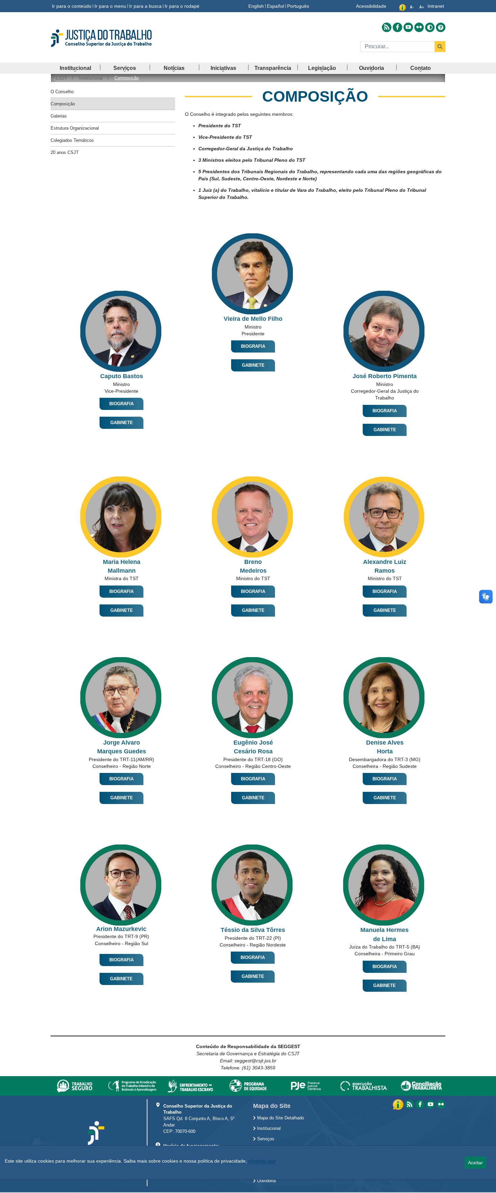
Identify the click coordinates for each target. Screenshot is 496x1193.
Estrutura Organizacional (75, 128)
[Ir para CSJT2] (113, 38)
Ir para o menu (110, 6)
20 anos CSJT (65, 152)
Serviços (265, 1139)
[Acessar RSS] (386, 27)
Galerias (59, 116)
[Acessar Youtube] (408, 27)
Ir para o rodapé (182, 6)
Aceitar (475, 1162)
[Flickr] (440, 1104)
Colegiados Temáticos (72, 140)
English (256, 6)
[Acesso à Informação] (399, 1104)
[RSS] (409, 1104)
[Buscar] (440, 46)
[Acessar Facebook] (397, 27)
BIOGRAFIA (121, 403)
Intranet (436, 6)
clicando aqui (262, 1161)
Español (275, 6)
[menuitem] (75, 68)
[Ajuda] (440, 27)
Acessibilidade (371, 6)
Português (298, 6)
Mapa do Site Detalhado (280, 1118)
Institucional (268, 1128)
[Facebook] (419, 1104)
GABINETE (121, 422)
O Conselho (62, 91)
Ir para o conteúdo (71, 6)
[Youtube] (430, 1104)
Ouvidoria (266, 1180)
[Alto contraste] (430, 27)
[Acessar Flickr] (419, 27)
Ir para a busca (145, 6)
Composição (63, 103)
